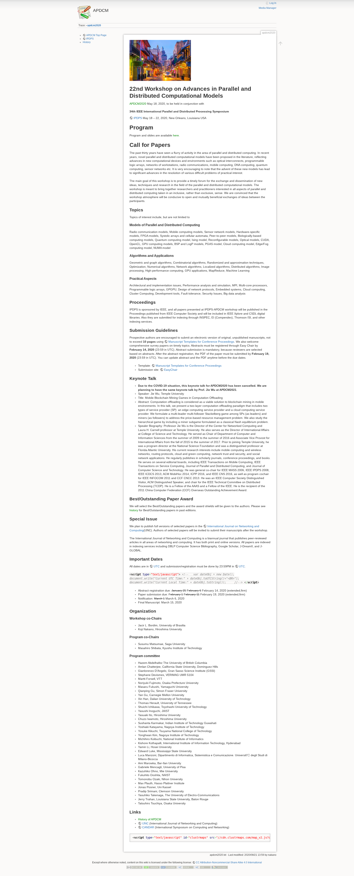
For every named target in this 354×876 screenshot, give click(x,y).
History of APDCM (149, 819)
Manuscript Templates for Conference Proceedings (201, 341)
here (176, 135)
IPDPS (90, 38)
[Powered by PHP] (168, 867)
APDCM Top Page (96, 35)
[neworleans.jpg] (160, 60)
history (133, 510)
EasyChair (170, 369)
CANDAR (148, 827)
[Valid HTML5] (185, 867)
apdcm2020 (94, 25)
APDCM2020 (137, 103)
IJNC (145, 823)
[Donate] (151, 867)
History (87, 42)
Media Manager (267, 8)
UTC (157, 566)
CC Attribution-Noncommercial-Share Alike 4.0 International (229, 862)
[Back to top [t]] (280, 43)
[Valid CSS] (202, 867)
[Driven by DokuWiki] (219, 867)
